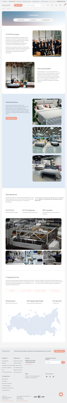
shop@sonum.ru (28, 364)
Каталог (19, 5)
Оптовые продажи (55, 290)
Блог (3, 369)
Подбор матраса (44, 1)
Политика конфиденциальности (7, 400)
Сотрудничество (35, 1)
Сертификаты (5, 360)
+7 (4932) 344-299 (30, 362)
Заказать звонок (52, 1)
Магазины (11, 1)
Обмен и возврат (17, 363)
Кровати (21, 351)
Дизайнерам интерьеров (40, 290)
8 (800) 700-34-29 (61, 1)
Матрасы (16, 351)
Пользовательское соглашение (22, 400)
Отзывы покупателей (7, 372)
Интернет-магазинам (26, 290)
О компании (18, 1)
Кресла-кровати (46, 351)
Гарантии (4, 363)
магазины (20, 20)
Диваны (40, 351)
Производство (33, 20)
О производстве (5, 390)
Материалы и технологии (7, 365)
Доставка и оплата (27, 1)
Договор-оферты (17, 372)
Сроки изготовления (6, 367)
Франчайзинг (12, 290)
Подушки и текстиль (32, 351)
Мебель (25, 351)
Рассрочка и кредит (18, 360)
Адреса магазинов (11, 118)
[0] (64, 5)
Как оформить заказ (18, 367)
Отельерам (4, 381)
